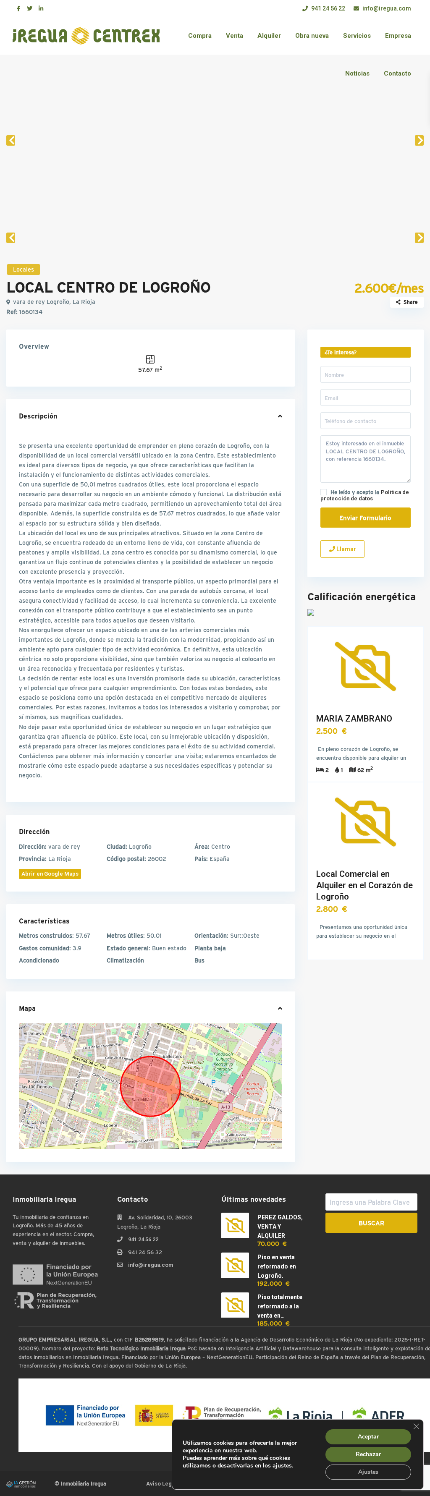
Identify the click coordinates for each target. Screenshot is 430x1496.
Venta (234, 35)
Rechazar (368, 1454)
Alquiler (269, 35)
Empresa (398, 35)
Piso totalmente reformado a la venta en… (279, 1306)
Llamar (345, 549)
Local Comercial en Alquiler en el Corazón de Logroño (364, 885)
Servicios (357, 35)
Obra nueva (312, 35)
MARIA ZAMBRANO (354, 719)
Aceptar (368, 1437)
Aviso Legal (161, 1483)
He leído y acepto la (364, 495)
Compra (200, 35)
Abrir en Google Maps (50, 874)
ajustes (282, 1466)
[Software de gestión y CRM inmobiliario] (21, 1483)
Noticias (357, 73)
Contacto (397, 73)
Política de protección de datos (364, 495)
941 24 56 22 (327, 8)
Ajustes (368, 1472)
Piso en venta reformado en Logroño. (276, 1266)
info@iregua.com (386, 8)
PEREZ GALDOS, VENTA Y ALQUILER (280, 1226)
